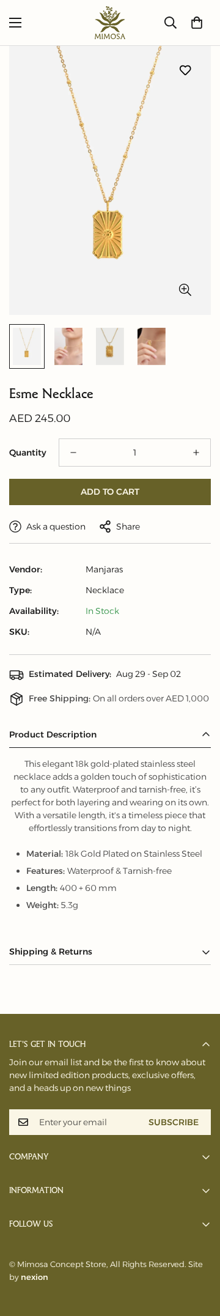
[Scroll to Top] (198, 1251)
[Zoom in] (185, 290)
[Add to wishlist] (185, 70)
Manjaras (104, 569)
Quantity (27, 452)
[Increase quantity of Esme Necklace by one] (196, 452)
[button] (197, 23)
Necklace (105, 590)
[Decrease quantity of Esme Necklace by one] (73, 452)
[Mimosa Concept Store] (110, 22)
